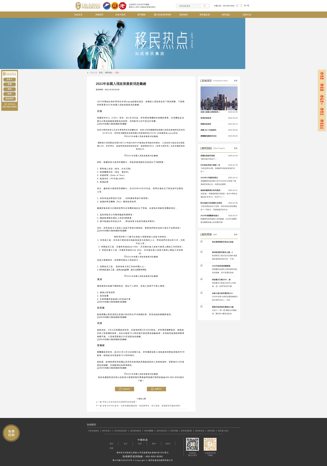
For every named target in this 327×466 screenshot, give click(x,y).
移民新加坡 (199, 431)
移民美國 (211, 431)
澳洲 (10, 89)
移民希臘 (174, 431)
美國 (10, 84)
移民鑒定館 (205, 15)
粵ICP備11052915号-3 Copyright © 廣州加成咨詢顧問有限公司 (143, 460)
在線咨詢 (126, 389)
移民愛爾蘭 (148, 431)
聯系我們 (9, 98)
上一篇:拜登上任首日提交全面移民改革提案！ (116, 402)
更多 (236, 81)
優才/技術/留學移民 (162, 15)
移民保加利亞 (162, 431)
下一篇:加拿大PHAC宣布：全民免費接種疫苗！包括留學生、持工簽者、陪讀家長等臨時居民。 (139, 406)
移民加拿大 (106, 431)
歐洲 (10, 94)
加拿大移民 (120, 15)
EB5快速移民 (93, 431)
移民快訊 (109, 73)
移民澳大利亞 (223, 431)
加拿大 (10, 79)
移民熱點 (226, 15)
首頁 (101, 73)
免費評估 (158, 389)
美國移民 (99, 15)
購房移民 (184, 15)
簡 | (245, 5)
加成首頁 (78, 15)
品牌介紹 (247, 15)
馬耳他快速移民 (120, 431)
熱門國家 (141, 15)
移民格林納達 (135, 431)
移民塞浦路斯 (186, 431)
